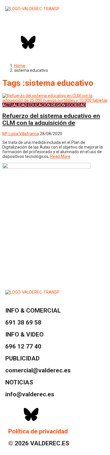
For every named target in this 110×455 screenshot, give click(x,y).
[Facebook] (12, 42)
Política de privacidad (38, 431)
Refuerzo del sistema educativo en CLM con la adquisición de (51, 119)
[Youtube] (59, 42)
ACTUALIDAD (14, 105)
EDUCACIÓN (39, 105)
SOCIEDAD (76, 105)
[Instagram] (43, 42)
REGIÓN (58, 105)
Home (19, 65)
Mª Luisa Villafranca (20, 133)
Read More (60, 156)
